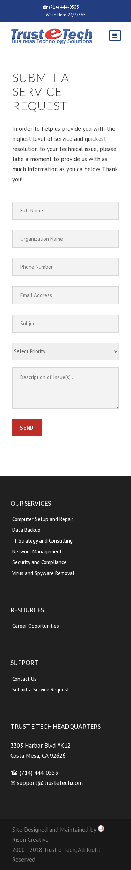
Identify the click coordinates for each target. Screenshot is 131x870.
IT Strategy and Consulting (42, 540)
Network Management (37, 551)
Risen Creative (30, 839)
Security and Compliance (39, 562)
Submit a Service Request (40, 689)
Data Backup (26, 530)
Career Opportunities (35, 625)
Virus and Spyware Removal (43, 573)
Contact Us (24, 678)
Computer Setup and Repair (42, 519)
